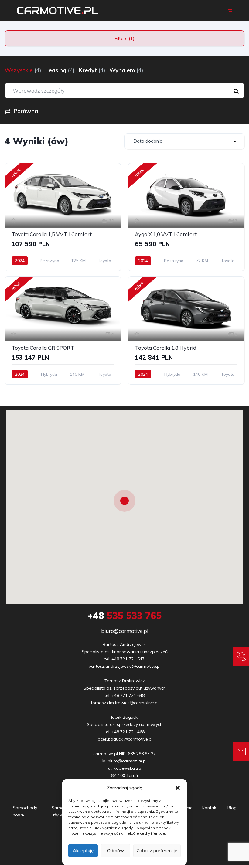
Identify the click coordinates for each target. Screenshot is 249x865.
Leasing (60, 70)
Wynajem (126, 70)
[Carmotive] (57, 10)
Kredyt (92, 70)
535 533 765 (124, 615)
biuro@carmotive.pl (124, 631)
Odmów (115, 850)
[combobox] (184, 141)
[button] (178, 788)
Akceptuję (83, 850)
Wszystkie (23, 70)
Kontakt (210, 807)
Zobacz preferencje (157, 850)
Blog (232, 807)
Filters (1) (124, 38)
